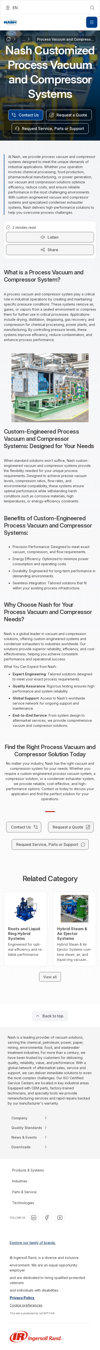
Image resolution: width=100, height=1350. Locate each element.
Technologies (23, 1203)
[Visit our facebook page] (46, 1217)
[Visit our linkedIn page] (33, 1217)
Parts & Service (24, 1192)
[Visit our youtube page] (60, 1217)
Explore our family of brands (33, 1243)
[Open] (91, 22)
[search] (92, 7)
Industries (19, 1181)
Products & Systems (28, 1170)
